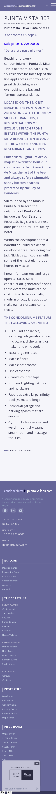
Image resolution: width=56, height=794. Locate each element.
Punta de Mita (9, 621)
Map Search (8, 717)
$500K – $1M (8, 746)
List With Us (8, 589)
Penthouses (8, 700)
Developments (9, 567)
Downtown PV (9, 655)
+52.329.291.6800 (13, 534)
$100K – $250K (9, 738)
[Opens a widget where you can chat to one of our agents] (21, 776)
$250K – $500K (9, 742)
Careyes (6, 675)
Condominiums (10, 704)
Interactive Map (9, 576)
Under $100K (8, 733)
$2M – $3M (7, 755)
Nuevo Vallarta (9, 634)
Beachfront (7, 696)
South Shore (8, 663)
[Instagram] (13, 510)
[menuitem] (45, 5)
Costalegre (7, 680)
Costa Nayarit (9, 609)
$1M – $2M (7, 751)
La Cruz (6, 626)
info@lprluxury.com (14, 544)
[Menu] (51, 5)
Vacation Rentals (10, 580)
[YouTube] (20, 510)
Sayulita (6, 617)
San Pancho (8, 613)
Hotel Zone (7, 651)
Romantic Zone (9, 659)
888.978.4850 (10, 523)
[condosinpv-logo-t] (19, 7)
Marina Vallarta (9, 646)
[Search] (45, 5)
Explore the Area (10, 572)
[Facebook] (5, 510)
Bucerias (6, 630)
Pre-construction (10, 713)
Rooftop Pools (9, 709)
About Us (6, 585)
